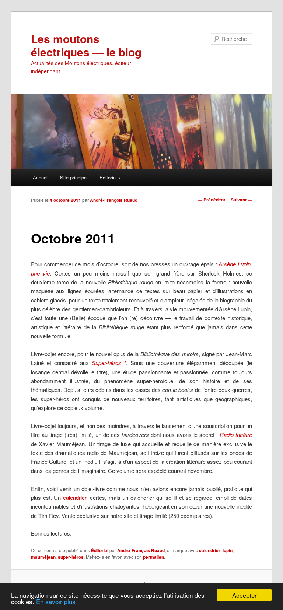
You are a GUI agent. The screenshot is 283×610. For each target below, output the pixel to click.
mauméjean (43, 557)
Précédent (211, 199)
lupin (228, 550)
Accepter (244, 595)
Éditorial (99, 550)
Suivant (241, 199)
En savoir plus (56, 601)
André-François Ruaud (113, 200)
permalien (153, 557)
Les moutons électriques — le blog (86, 45)
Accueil (41, 177)
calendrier (74, 497)
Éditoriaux (110, 177)
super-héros (71, 557)
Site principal (74, 177)
